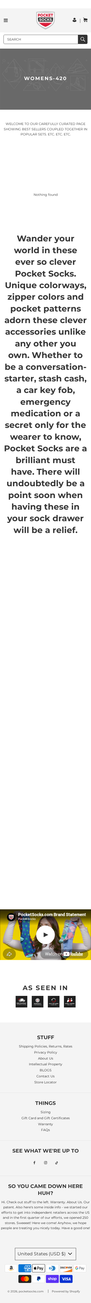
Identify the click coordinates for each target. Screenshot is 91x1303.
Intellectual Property (45, 1064)
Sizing (46, 1112)
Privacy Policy (45, 1052)
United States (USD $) (42, 1253)
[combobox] (41, 39)
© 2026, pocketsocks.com (25, 1291)
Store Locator (45, 1082)
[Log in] (75, 21)
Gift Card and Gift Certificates (45, 1118)
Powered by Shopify (66, 1291)
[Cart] (85, 20)
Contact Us (45, 1076)
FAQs (45, 1130)
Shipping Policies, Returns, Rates (45, 1046)
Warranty (45, 1124)
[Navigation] (6, 20)
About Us (45, 1058)
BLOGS (46, 1070)
